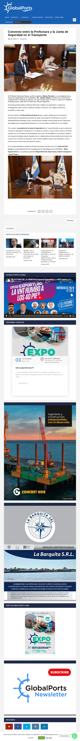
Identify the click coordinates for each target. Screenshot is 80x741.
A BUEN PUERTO (37, 17)
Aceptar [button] (41, 738)
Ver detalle (23, 383)
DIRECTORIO (59, 17)
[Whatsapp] (74, 736)
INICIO (7, 17)
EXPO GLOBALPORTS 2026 (24, 368)
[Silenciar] (70, 316)
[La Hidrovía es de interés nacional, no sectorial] (14, 243)
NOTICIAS (14, 17)
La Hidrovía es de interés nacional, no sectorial (13, 252)
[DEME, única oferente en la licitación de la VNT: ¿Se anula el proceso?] (31, 243)
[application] (40, 297)
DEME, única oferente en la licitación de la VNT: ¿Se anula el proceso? (31, 254)
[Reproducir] (7, 316)
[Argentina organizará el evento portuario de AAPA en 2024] (66, 243)
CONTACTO (9, 22)
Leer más (49, 738)
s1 (18, 39)
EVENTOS (25, 17)
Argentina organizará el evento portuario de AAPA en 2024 (66, 253)
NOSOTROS (49, 17)
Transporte (23, 39)
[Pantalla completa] (73, 316)
